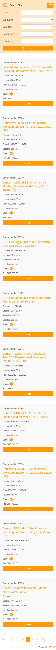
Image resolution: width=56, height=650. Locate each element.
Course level (9, 34)
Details (28, 103)
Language (8, 20)
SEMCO (52, 647)
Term (5, 12)
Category (7, 27)
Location (7, 41)
